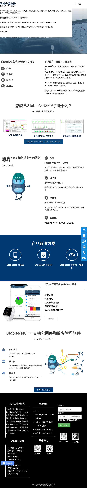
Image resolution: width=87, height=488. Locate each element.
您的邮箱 (61, 413)
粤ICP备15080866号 (46, 486)
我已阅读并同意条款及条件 (69, 420)
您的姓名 (61, 405)
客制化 (9, 85)
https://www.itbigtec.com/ (19, 18)
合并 (8, 68)
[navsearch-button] (80, 4)
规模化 (9, 80)
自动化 (9, 74)
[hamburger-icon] (73, 2)
